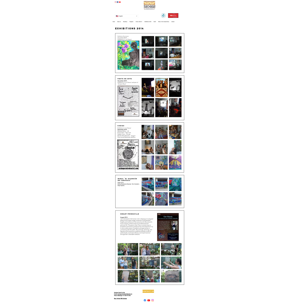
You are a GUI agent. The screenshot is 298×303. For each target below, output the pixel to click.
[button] (148, 41)
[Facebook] (144, 300)
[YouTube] (120, 2)
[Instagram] (115, 2)
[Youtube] (148, 300)
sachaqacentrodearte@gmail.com (124, 294)
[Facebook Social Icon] (117, 2)
